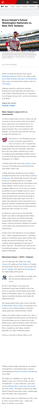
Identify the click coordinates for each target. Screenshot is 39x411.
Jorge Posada (31, 386)
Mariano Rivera (13, 386)
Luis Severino (22, 371)
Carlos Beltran (23, 264)
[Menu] (2, 2)
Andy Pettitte (9, 388)
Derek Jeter (22, 386)
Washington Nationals (9, 76)
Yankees (12, 105)
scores (35, 2)
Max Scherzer (26, 163)
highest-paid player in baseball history (25, 79)
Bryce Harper (6, 79)
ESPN (11, 2)
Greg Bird (31, 371)
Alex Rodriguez (30, 269)
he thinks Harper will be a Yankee (12, 306)
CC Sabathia (9, 269)
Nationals (5, 105)
